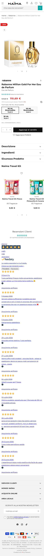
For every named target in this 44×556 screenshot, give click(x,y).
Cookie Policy (30, 548)
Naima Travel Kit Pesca (12, 199)
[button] (2, 3)
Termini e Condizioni (8, 548)
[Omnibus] (41, 102)
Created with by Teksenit (22, 552)
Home (4, 16)
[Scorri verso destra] (26, 71)
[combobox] (22, 8)
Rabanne (11, 16)
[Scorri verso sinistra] (17, 71)
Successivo (14, 269)
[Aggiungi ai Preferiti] (21, 173)
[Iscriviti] (38, 511)
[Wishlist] (36, 3)
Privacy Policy (20, 548)
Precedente (5, 269)
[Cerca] (40, 8)
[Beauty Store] (27, 3)
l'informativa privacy (21, 517)
